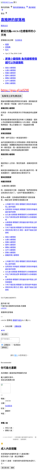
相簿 (7, 44)
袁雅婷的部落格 (13, 20)
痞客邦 (15, 320)
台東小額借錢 (10, 70)
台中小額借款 (10, 81)
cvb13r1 (3, 308)
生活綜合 (18, 40)
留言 (20, 320)
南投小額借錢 (10, 68)
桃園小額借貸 (10, 73)
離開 (12, 468)
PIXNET (10, 437)
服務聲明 (23, 439)
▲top (3, 330)
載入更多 (4, 334)
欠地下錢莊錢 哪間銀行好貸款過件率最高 (21, 227)
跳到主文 (4, 26)
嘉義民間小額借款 (12, 255)
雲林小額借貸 (10, 75)
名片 (7, 50)
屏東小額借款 (10, 83)
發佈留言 (4, 347)
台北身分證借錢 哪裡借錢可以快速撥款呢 (21, 215)
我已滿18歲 (5, 468)
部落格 (7, 47)
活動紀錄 (17, 326)
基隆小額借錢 (10, 78)
